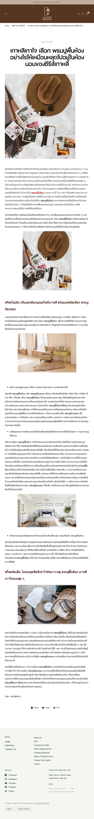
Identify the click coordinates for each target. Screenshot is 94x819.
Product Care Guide (42, 760)
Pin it (58, 708)
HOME (7, 741)
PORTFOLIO (9, 745)
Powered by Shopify (42, 803)
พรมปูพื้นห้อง (16, 696)
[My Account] (83, 13)
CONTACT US (10, 749)
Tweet (48, 708)
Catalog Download (42, 752)
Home (7, 26)
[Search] (78, 13)
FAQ (36, 741)
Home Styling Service (43, 748)
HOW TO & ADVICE (18, 26)
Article (37, 763)
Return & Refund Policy (43, 756)
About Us (38, 737)
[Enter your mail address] (72, 788)
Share (36, 708)
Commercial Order (41, 745)
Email (51, 784)
